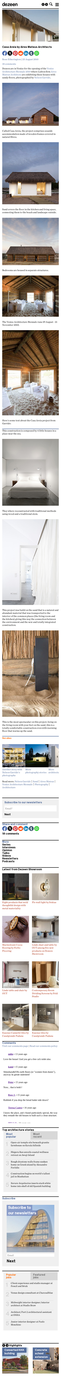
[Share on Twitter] (10, 53)
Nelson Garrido (42, 77)
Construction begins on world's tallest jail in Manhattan (30, 1174)
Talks (5, 853)
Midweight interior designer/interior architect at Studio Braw (30, 1303)
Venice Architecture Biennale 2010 (28, 70)
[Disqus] (30, 1086)
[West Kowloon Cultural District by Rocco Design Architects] (46, 4)
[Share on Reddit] (21, 53)
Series (6, 844)
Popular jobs (11, 1276)
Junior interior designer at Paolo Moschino (27, 1323)
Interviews (9, 847)
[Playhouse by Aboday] (43, 4)
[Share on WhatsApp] (36, 53)
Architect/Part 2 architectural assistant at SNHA (31, 1313)
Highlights (15, 1345)
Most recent (37, 1135)
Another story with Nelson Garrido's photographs (12, 772)
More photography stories (35, 771)
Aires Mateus (47, 781)
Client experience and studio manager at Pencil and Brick (32, 1284)
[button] (51, 4)
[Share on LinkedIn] (26, 53)
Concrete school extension (41, 1353)
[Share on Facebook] (5, 53)
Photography (41, 784)
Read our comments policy (43, 1045)
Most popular (11, 1135)
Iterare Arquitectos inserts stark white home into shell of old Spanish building (31, 1184)
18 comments (9, 63)
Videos (6, 855)
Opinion (7, 850)
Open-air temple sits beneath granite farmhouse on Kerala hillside (30, 1143)
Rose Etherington (11, 59)
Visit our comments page (15, 1045)
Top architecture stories (18, 1130)
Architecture (9, 787)
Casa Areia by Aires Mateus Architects (27, 47)
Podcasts (8, 861)
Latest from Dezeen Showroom (22, 869)
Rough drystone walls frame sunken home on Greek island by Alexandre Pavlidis (29, 1163)
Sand (35, 781)
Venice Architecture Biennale (17, 784)
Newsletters (10, 858)
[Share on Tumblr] (31, 53)
